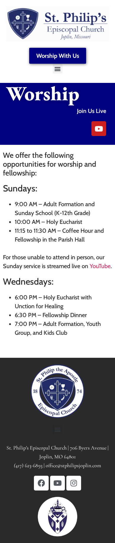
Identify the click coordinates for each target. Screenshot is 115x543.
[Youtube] (98, 128)
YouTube (100, 266)
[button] (58, 68)
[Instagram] (73, 483)
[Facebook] (41, 483)
